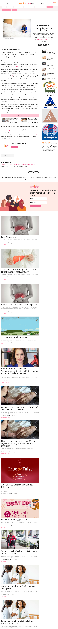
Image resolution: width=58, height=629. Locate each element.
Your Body (43, 41)
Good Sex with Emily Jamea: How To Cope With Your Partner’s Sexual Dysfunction (51, 52)
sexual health (13, 166)
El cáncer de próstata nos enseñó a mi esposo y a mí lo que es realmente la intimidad (18, 443)
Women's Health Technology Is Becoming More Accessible (19, 552)
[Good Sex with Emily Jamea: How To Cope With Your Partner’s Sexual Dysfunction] (44, 51)
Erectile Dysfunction (51, 78)
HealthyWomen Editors (42, 39)
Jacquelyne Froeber (7, 493)
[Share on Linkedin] (46, 45)
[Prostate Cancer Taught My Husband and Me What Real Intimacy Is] (20, 395)
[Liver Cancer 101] (20, 225)
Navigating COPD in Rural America (17, 337)
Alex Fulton (5, 277)
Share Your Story (6, 9)
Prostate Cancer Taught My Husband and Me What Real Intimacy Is (19, 408)
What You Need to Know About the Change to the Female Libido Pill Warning (51, 58)
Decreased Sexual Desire (51, 74)
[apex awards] (50, 101)
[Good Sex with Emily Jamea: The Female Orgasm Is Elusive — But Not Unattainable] (24, 119)
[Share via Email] (49, 45)
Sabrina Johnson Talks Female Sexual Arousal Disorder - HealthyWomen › (18, 164)
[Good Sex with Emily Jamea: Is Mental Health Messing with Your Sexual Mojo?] (5, 119)
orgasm (13, 75)
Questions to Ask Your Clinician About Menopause (18, 587)
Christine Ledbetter (7, 415)
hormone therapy (5, 130)
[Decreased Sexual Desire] (44, 74)
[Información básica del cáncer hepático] (20, 293)
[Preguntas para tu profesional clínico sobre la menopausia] (20, 609)
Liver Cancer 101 (8, 236)
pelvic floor (24, 110)
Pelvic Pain (47, 147)
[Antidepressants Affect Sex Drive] (44, 69)
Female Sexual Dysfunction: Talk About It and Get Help (51, 64)
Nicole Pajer (5, 380)
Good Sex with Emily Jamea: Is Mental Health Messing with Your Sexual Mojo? (14, 120)
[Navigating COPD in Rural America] (20, 326)
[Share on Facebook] (39, 45)
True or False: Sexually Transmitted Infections (17, 485)
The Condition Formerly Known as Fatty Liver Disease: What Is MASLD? (19, 270)
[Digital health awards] (50, 87)
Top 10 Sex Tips (49, 145)
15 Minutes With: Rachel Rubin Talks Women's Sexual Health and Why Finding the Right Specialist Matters (19, 371)
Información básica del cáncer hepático (19, 304)
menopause (3, 596)
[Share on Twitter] (41, 45)
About (52, 2)
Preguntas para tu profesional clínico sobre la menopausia (18, 622)
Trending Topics (46, 142)
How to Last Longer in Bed (50, 150)
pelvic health (7, 166)
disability (3, 561)
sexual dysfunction (31, 17)
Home (23, 17)
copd (2, 343)
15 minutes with (5, 382)
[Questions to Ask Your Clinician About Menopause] (20, 574)
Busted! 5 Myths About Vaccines (15, 519)
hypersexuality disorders (32, 134)
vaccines (3, 527)
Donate (14, 9)
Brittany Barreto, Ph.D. (7, 559)
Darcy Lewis (5, 242)
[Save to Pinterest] (44, 45)
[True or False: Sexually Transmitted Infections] (20, 470)
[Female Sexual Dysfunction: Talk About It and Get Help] (44, 63)
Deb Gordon (5, 342)
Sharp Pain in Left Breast (47, 143)
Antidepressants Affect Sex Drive (50, 69)
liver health (4, 244)
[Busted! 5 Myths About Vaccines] (20, 508)
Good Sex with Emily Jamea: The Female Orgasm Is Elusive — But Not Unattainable (33, 120)
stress (16, 66)
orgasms (26, 166)
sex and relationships (6, 417)
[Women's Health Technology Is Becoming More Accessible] (20, 539)
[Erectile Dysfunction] (44, 78)
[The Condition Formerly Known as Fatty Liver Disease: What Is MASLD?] (20, 258)
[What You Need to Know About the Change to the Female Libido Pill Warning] (44, 57)
